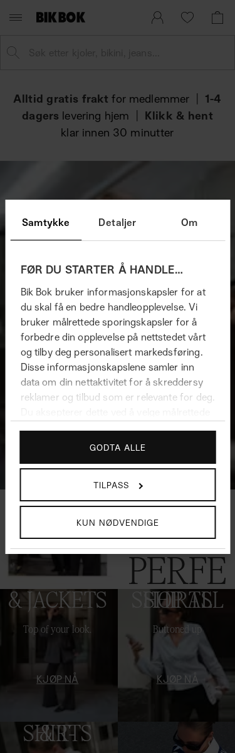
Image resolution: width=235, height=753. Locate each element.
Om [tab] (189, 222)
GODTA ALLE (118, 447)
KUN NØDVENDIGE (117, 522)
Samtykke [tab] (46, 222)
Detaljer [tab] (117, 222)
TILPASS (111, 484)
